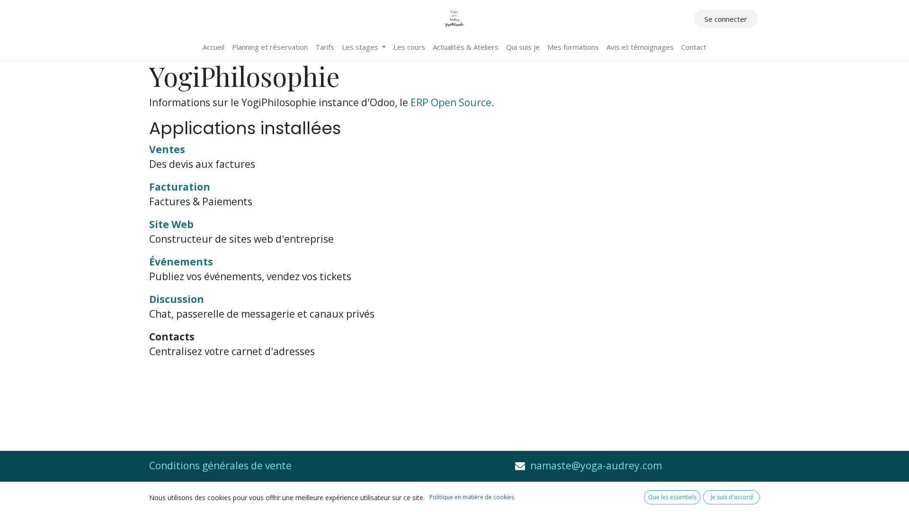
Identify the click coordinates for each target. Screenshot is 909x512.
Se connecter (725, 19)
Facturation (179, 186)
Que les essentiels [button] (672, 497)
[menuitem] (213, 47)
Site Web (171, 224)
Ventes (167, 149)
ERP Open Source (450, 102)
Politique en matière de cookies (471, 497)
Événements (181, 261)
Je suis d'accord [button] (732, 497)
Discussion (176, 299)
